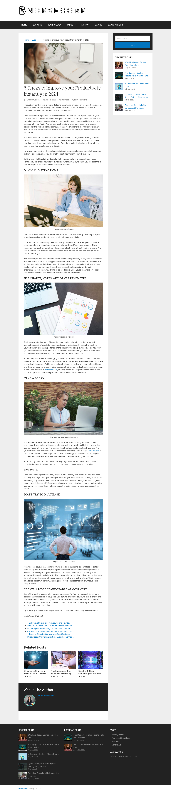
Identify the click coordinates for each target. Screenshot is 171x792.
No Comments (80, 100)
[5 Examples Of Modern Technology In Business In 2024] (36, 660)
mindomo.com (51, 370)
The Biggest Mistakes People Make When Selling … (137, 74)
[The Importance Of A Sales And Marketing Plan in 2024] (63, 660)
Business (37, 25)
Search (132, 45)
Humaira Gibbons (33, 100)
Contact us (116, 745)
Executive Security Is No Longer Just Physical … (135, 106)
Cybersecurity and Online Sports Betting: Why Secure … (137, 95)
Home (24, 25)
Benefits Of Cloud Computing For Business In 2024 (89, 673)
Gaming (98, 25)
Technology (54, 25)
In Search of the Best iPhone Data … (137, 85)
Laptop (85, 25)
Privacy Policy (118, 735)
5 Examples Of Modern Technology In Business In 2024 (35, 673)
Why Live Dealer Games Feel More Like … (135, 63)
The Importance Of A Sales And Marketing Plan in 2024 (61, 673)
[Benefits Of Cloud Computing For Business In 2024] (90, 660)
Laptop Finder (115, 25)
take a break (94, 451)
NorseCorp (22, 789)
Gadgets (71, 25)
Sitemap (115, 741)
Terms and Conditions (121, 738)
